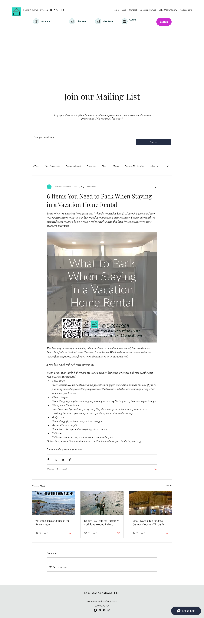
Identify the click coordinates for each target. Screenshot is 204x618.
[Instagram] (108, 610)
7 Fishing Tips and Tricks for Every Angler (52, 522)
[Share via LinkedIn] (62, 459)
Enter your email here (44, 137)
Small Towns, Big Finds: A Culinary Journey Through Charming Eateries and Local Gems (149, 522)
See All (169, 485)
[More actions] (155, 187)
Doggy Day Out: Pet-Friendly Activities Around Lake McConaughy (101, 522)
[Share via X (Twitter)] (55, 459)
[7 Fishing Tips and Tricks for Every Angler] (53, 503)
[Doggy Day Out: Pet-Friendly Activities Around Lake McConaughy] (102, 503)
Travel (116, 166)
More (153, 166)
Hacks (104, 166)
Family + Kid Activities (135, 166)
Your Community (52, 166)
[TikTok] (95, 610)
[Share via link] (70, 459)
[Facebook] (104, 610)
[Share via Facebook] (48, 459)
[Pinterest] (99, 610)
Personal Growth (73, 166)
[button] (168, 166)
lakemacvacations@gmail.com (102, 601)
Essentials (91, 166)
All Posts (35, 166)
